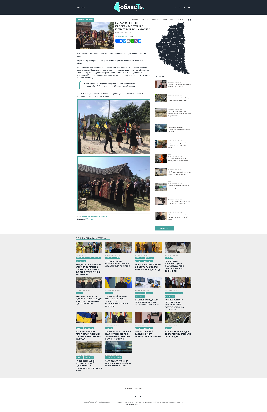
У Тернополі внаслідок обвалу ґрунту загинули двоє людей (178, 99)
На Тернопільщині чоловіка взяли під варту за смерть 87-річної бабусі (179, 217)
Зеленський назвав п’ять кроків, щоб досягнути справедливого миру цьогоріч (116, 301)
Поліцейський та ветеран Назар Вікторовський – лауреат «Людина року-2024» (174, 305)
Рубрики (155, 20)
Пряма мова (168, 20)
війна (84, 216)
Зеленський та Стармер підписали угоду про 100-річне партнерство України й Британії (118, 335)
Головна (135, 20)
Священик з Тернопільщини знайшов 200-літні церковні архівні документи (174, 266)
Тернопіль (80, 261)
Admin (130, 36)
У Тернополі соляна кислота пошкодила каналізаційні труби (178, 160)
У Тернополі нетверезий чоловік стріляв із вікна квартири (179, 202)
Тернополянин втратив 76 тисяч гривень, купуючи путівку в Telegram (179, 145)
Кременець (80, 7)
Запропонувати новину (85, 20)
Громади (150, 257)
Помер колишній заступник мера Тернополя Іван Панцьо (179, 85)
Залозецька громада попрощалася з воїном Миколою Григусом (179, 129)
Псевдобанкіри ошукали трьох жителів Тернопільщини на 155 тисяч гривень (178, 188)
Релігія (97, 257)
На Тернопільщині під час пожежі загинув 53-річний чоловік (179, 173)
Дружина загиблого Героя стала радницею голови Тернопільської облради (88, 335)
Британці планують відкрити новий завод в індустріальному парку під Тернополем (89, 300)
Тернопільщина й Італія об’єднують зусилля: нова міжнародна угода (148, 267)
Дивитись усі (164, 228)
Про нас (179, 20)
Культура (169, 257)
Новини (159, 77)
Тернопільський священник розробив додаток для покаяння (117, 263)
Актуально (80, 257)
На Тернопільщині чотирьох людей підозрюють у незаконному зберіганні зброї (179, 113)
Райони (145, 20)
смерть (104, 216)
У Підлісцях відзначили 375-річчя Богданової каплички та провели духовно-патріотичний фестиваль (88, 270)
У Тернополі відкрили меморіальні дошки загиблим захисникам (147, 302)
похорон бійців (94, 216)
